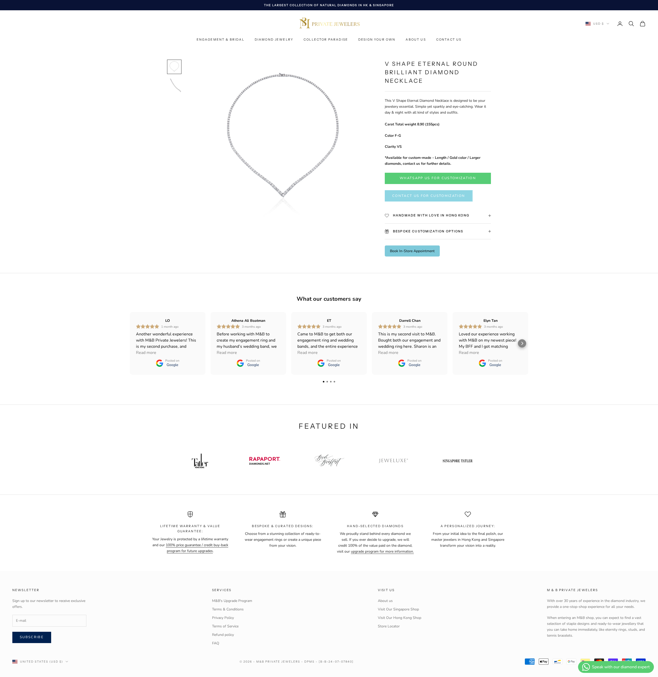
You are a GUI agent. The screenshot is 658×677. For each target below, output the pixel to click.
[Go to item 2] (174, 85)
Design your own (376, 40)
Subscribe (32, 637)
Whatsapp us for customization (438, 178)
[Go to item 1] (174, 67)
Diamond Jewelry (274, 40)
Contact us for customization (428, 196)
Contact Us (449, 40)
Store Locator (389, 626)
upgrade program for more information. (382, 551)
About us (416, 40)
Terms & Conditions (228, 609)
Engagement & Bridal (220, 40)
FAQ (215, 643)
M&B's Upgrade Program (232, 600)
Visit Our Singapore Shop (398, 609)
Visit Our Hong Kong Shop (399, 617)
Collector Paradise (326, 40)
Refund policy (223, 634)
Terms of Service (225, 626)
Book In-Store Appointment (412, 251)
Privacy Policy (223, 617)
